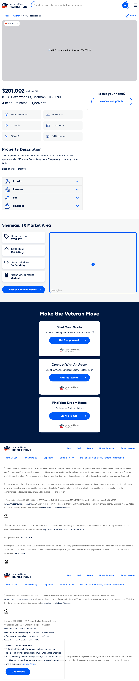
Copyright (48, 457)
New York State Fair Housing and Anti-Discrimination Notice (29, 632)
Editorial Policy (66, 457)
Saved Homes (128, 448)
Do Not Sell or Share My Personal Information (102, 457)
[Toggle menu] (136, 5)
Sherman (16, 16)
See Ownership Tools (111, 101)
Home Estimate (106, 448)
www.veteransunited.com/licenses (55, 508)
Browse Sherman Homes (23, 289)
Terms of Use (19, 553)
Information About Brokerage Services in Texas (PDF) (26, 636)
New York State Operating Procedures (20, 629)
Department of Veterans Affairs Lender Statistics (63, 529)
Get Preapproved (69, 340)
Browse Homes (69, 416)
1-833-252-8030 (26, 537)
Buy (69, 448)
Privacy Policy (30, 457)
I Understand (17, 672)
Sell (79, 448)
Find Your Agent (69, 378)
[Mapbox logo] (57, 290)
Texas (6, 16)
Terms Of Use (10, 457)
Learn (90, 448)
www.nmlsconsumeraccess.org (18, 504)
